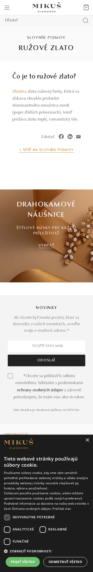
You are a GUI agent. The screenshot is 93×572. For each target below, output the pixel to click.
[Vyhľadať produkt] (85, 20)
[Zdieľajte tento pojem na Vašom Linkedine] (70, 136)
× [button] (87, 440)
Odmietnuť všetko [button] (65, 562)
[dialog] (46, 503)
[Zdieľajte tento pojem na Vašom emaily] (78, 136)
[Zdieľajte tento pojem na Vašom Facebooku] (61, 136)
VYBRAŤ (46, 246)
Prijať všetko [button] (23, 562)
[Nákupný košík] (86, 7)
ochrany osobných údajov (40, 390)
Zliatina (19, 91)
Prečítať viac (61, 508)
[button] (46, 551)
